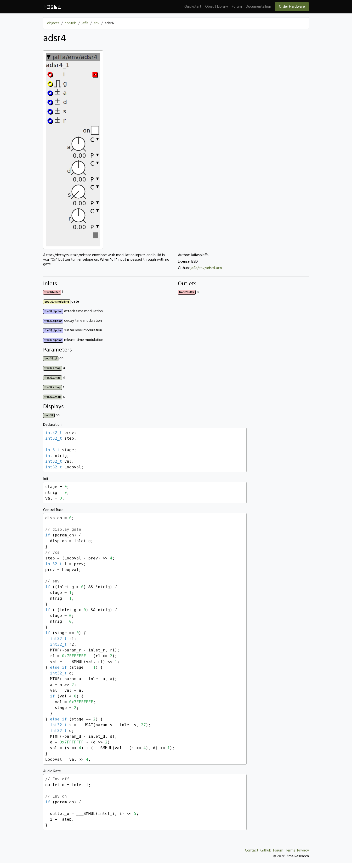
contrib (70, 23)
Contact (251, 850)
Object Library (216, 7)
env (96, 23)
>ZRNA (52, 6)
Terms (290, 850)
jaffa (85, 23)
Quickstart (192, 7)
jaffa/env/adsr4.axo (206, 268)
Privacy (303, 850)
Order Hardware (292, 7)
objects (53, 23)
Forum (237, 7)
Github (265, 850)
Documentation (258, 7)
